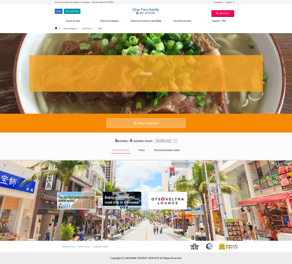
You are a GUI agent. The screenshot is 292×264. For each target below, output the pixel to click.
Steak (99, 29)
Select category (69, 29)
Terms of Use (84, 246)
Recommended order (167, 150)
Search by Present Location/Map (146, 21)
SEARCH (224, 13)
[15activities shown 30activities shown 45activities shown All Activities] (166, 141)
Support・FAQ (219, 21)
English (229, 2)
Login (58, 11)
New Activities (120, 150)
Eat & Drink (86, 29)
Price (142, 150)
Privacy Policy (68, 246)
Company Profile (100, 246)
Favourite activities (182, 21)
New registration (72, 11)
